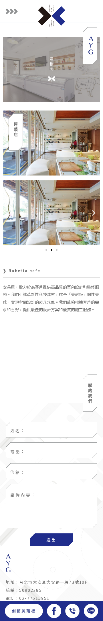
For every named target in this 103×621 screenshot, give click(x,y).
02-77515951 (34, 598)
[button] (9, 212)
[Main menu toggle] (12, 11)
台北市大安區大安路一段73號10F (53, 582)
